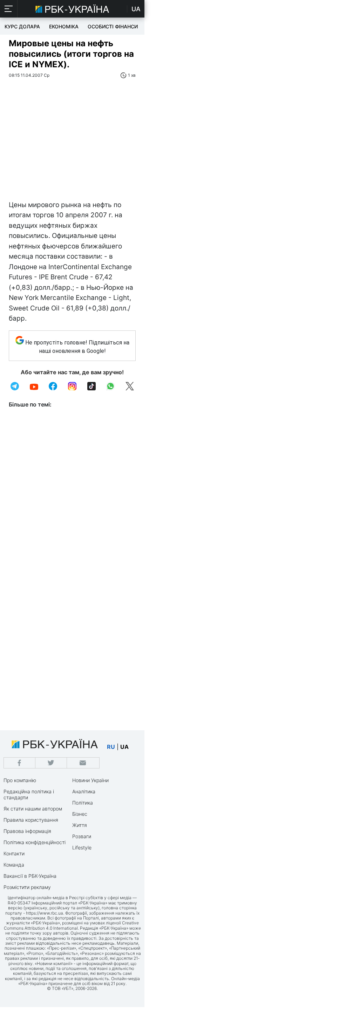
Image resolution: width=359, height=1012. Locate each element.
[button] (9, 9)
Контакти (14, 853)
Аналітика (83, 791)
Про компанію (20, 780)
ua (124, 746)
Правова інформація (27, 831)
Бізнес (79, 814)
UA (136, 9)
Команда (14, 865)
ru (111, 746)
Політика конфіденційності (35, 842)
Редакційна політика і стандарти (29, 794)
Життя (79, 825)
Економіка (64, 26)
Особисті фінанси (113, 26)
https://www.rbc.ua (44, 913)
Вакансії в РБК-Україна (30, 876)
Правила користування (31, 820)
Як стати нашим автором (33, 809)
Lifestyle (82, 847)
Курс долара (22, 26)
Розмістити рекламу (27, 887)
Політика (82, 803)
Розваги (81, 836)
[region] (72, 147)
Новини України (90, 780)
